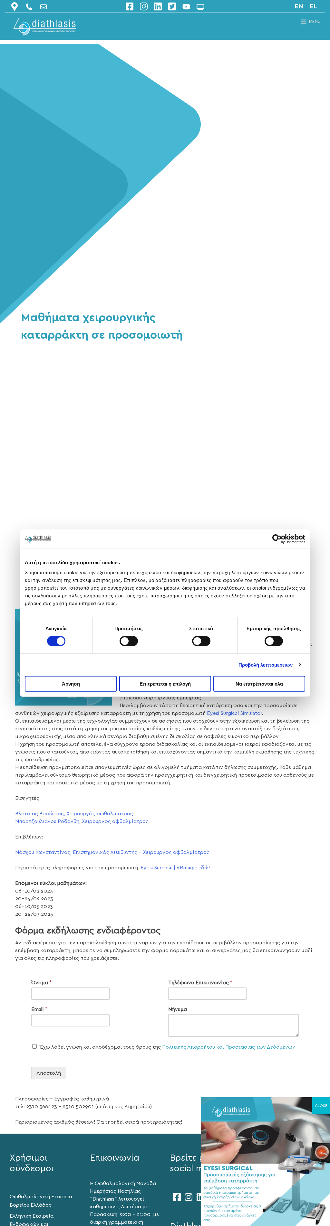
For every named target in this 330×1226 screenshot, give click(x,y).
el (313, 6)
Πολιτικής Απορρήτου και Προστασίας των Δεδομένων (228, 1047)
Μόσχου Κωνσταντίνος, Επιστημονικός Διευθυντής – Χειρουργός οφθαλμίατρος (112, 852)
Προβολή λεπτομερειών (265, 664)
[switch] (129, 641)
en (299, 6)
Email (39, 1009)
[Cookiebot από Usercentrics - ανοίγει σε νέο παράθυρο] (277, 539)
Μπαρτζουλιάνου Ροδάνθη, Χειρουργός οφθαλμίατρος (82, 821)
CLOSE (321, 1106)
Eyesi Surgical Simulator (234, 713)
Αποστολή (48, 1073)
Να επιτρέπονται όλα (259, 684)
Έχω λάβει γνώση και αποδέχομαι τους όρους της (167, 1047)
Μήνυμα (177, 1009)
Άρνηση (71, 684)
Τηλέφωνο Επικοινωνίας (200, 982)
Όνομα (41, 982)
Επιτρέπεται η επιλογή (165, 684)
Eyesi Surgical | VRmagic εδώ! (175, 867)
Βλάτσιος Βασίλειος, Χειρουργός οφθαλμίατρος (74, 813)
